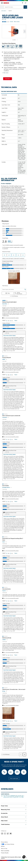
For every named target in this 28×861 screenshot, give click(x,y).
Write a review (16, 21)
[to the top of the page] (26, 853)
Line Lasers (3, 10)
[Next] (17, 40)
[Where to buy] (22, 3)
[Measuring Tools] (26, 810)
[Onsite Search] (25, 7)
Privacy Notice (4, 842)
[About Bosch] (26, 817)
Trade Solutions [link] (5, 824)
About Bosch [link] (4, 817)
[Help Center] (26, 821)
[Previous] (11, 40)
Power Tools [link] (4, 806)
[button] (7, 78)
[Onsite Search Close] (22, 7)
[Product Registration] (25, 3)
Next (24, 31)
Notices (2, 846)
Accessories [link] (4, 813)
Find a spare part (14, 778)
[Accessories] (26, 813)
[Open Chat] (24, 857)
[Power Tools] (26, 806)
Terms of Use (4, 848)
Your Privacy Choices (9, 844)
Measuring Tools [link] (5, 809)
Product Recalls (4, 852)
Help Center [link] (4, 820)
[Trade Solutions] (26, 824)
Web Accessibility (5, 850)
